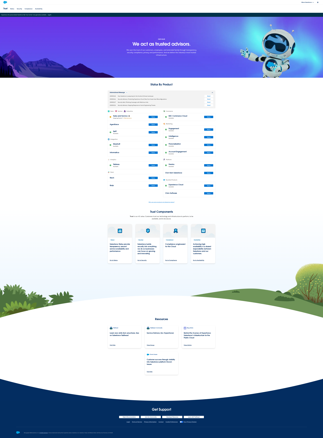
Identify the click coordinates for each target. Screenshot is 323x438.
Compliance (28, 9)
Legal (128, 422)
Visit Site (112, 345)
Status (12, 9)
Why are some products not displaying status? (161, 202)
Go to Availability (198, 260)
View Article (188, 345)
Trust (5, 9)
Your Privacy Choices (190, 422)
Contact (161, 422)
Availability (38, 9)
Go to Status (114, 260)
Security (19, 9)
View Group (150, 345)
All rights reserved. (43, 432)
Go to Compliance (171, 260)
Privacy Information (150, 422)
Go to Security (142, 260)
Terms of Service (137, 422)
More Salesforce (306, 2)
